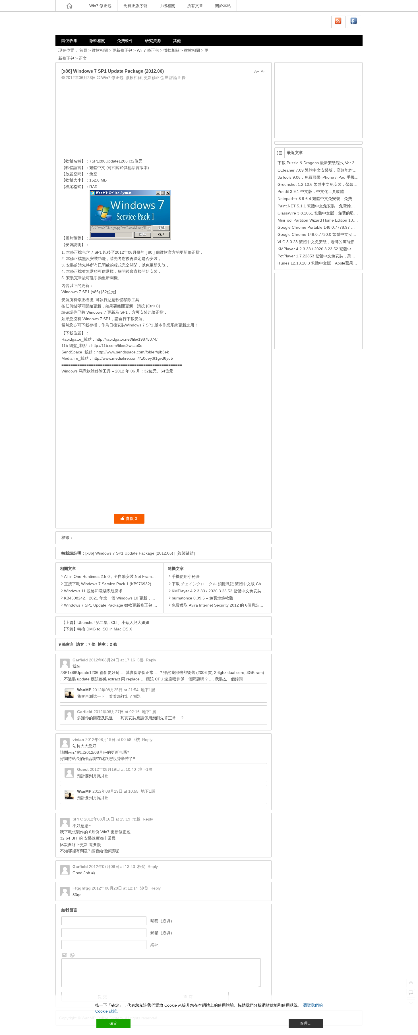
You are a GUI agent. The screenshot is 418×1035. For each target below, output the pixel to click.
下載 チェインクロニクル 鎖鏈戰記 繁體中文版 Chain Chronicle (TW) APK (237, 584)
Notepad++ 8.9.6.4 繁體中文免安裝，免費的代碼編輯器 (327, 198)
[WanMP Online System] (89, 23)
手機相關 (167, 5)
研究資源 (153, 40)
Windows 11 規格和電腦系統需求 (93, 591)
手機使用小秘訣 (186, 576)
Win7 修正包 (100, 5)
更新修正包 (122, 50)
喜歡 (131, 518)
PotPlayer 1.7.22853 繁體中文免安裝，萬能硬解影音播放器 (330, 256)
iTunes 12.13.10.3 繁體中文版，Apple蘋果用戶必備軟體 (327, 263)
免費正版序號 (135, 5)
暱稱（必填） (162, 921)
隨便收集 (69, 40)
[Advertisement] (163, 117)
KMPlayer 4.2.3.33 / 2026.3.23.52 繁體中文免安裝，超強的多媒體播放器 (236, 591)
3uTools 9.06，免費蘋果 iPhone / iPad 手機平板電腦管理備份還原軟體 (340, 177)
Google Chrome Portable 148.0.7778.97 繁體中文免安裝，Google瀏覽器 (343, 227)
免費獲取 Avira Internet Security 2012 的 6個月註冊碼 (219, 605)
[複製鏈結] (186, 553)
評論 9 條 (177, 77)
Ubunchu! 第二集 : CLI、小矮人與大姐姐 (113, 622)
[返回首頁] (69, 5)
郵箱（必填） (162, 932)
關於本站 (223, 5)
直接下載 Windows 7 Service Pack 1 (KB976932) (107, 584)
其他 (177, 40)
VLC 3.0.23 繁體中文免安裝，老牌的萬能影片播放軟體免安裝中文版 (338, 242)
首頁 (83, 50)
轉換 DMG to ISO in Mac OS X (104, 629)
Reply (151, 660)
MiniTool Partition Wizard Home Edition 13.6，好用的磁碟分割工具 (337, 220)
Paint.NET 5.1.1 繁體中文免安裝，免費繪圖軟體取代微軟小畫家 (334, 206)
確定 (113, 1023)
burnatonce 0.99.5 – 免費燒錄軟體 (202, 598)
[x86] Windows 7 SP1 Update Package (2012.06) (129, 553)
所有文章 (195, 5)
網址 (154, 944)
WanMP (84, 690)
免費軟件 (125, 40)
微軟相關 (97, 40)
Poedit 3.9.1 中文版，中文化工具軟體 (311, 191)
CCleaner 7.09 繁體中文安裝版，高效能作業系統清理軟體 (329, 170)
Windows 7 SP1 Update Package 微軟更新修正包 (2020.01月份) (121, 605)
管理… (306, 1023)
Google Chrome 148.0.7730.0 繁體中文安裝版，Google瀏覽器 (333, 234)
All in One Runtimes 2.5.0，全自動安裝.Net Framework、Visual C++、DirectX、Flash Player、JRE (152, 576)
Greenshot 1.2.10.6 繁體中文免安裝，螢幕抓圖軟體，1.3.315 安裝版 (339, 184)
